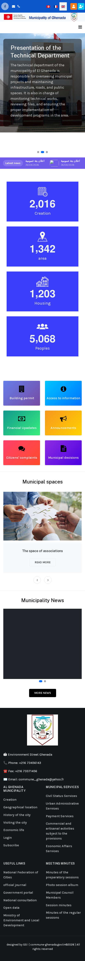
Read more (43, 562)
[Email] (13, 6)
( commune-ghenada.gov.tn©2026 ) (52, 944)
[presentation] (37, 580)
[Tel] (19, 6)
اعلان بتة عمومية (34, 161)
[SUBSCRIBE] (81, 6)
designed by (14, 944)
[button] (38, 152)
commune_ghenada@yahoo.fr (41, 779)
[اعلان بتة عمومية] (53, 163)
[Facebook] (5, 6)
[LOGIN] (73, 6)
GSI (25, 944)
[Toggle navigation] (80, 27)
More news (42, 693)
